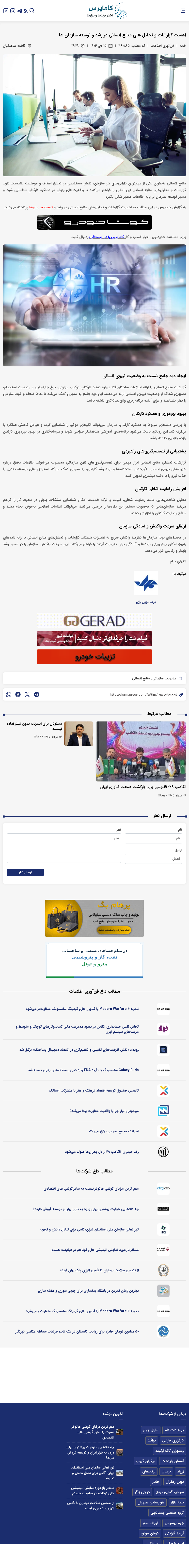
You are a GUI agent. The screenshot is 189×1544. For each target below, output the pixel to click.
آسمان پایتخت (172, 1461)
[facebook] (18, 694)
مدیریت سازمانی (164, 678)
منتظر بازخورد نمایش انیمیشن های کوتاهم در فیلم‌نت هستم (95, 1250)
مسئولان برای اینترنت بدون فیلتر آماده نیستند (34, 726)
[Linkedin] (6, 10)
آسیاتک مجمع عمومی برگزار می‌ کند (113, 1131)
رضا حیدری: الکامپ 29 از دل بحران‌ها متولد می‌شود (102, 1151)
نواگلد (152, 1440)
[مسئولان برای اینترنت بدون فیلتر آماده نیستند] (79, 733)
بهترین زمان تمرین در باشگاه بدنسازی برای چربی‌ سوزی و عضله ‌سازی (88, 1290)
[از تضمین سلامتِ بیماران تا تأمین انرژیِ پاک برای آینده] (119, 1505)
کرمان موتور (150, 1533)
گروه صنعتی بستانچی (167, 1513)
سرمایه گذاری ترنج (170, 1492)
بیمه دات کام (174, 1430)
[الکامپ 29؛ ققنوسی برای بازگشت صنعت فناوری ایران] (140, 751)
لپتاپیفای (148, 1471)
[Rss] (26, 11)
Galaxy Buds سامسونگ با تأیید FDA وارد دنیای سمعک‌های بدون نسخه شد (83, 1070)
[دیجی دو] (163, 1189)
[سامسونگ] (163, 1009)
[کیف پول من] (163, 1050)
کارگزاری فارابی (173, 1440)
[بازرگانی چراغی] (163, 1209)
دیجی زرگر (142, 1492)
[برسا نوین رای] (146, 583)
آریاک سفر (150, 1523)
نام (180, 829)
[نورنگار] (163, 1331)
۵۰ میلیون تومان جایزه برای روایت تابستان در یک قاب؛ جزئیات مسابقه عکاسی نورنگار (77, 1331)
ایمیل (178, 850)
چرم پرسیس (174, 1523)
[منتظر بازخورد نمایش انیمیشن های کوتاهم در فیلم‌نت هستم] (119, 1490)
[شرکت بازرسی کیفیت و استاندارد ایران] (163, 1229)
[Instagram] (13, 10)
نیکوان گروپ (145, 1461)
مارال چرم (150, 1430)
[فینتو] (163, 1029)
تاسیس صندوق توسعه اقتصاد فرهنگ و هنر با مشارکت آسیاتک (94, 1090)
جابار (155, 1482)
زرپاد (180, 1471)
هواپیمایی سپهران (151, 1502)
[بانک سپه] (163, 1270)
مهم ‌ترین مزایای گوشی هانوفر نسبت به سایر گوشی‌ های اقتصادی (91, 1188)
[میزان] (163, 1111)
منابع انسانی (141, 678)
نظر (118, 829)
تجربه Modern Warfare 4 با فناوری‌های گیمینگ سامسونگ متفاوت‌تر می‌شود (82, 1009)
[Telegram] (20, 10)
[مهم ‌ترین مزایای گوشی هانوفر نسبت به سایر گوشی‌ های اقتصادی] (119, 1432)
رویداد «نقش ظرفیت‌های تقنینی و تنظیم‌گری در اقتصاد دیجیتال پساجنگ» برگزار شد (79, 1049)
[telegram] (36, 694)
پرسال (166, 1471)
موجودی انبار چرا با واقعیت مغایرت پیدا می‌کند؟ (104, 1111)
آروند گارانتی (174, 1533)
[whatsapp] (8, 694)
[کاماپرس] (107, 10)
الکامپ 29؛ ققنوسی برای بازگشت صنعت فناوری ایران (143, 787)
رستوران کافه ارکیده (169, 1451)
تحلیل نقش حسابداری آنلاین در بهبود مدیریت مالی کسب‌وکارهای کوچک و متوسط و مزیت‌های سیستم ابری (77, 1029)
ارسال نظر (25, 872)
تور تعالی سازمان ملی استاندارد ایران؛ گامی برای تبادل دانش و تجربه (89, 1229)
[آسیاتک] (163, 1090)
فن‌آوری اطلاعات (162, 45)
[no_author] (163, 1152)
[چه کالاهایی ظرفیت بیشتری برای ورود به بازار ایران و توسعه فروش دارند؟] (119, 1452)
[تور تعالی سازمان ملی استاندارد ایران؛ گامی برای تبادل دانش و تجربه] (119, 1473)
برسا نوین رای (146, 602)
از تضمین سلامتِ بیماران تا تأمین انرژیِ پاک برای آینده (99, 1270)
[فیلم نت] (163, 1250)
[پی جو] (163, 1291)
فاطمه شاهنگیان (14, 45)
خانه (183, 45)
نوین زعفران (175, 1482)
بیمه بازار (177, 1502)
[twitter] (27, 694)
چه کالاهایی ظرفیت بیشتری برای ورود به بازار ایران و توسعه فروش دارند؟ (86, 1209)
